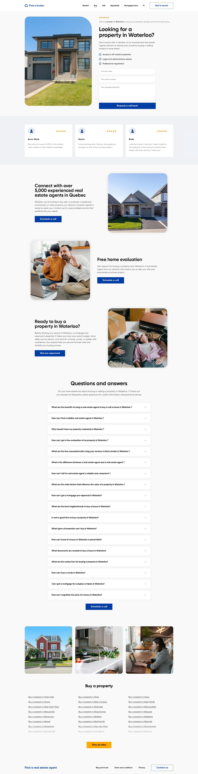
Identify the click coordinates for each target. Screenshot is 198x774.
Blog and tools (102, 768)
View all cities (99, 745)
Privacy (142, 768)
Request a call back (127, 106)
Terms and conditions (123, 768)
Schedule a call (48, 219)
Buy (95, 6)
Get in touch (161, 6)
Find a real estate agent (41, 767)
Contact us (162, 768)
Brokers (86, 6)
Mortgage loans (131, 6)
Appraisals (114, 6)
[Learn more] (145, 407)
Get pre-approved (50, 353)
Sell (103, 6)
